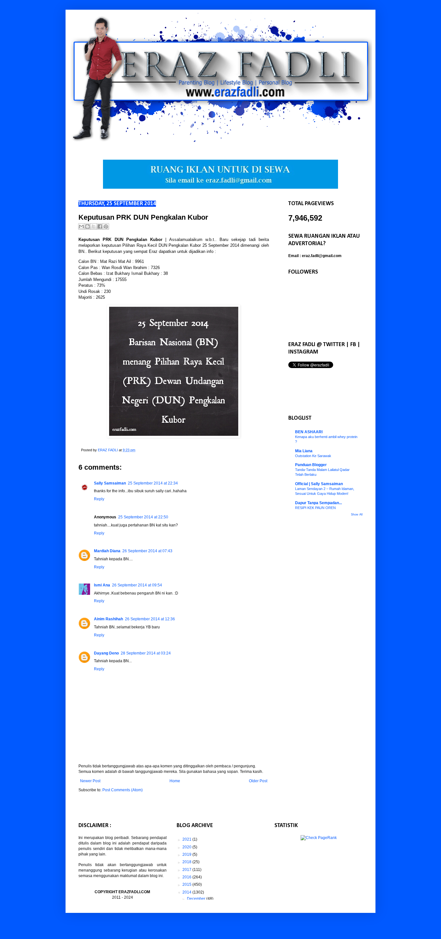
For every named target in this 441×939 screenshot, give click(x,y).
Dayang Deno (106, 653)
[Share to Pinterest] (106, 226)
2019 (187, 854)
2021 (187, 839)
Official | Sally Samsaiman (319, 484)
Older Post (258, 781)
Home (174, 781)
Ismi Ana (102, 585)
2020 (187, 847)
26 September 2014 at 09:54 (137, 585)
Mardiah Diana (107, 551)
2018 (187, 862)
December (196, 898)
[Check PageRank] (319, 837)
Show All (357, 514)
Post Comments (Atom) (122, 790)
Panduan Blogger (311, 465)
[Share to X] (93, 226)
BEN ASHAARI (309, 432)
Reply (99, 499)
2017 (187, 869)
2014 (187, 892)
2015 (187, 884)
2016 (187, 877)
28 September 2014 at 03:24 (146, 653)
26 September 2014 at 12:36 (150, 619)
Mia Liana (304, 451)
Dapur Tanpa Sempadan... (318, 503)
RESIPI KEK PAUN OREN (315, 508)
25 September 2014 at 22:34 (153, 483)
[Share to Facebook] (100, 226)
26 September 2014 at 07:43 (147, 551)
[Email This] (81, 226)
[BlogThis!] (87, 226)
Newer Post (90, 781)
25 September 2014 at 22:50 (143, 517)
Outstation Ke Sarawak (313, 456)
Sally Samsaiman (110, 483)
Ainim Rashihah (108, 619)
